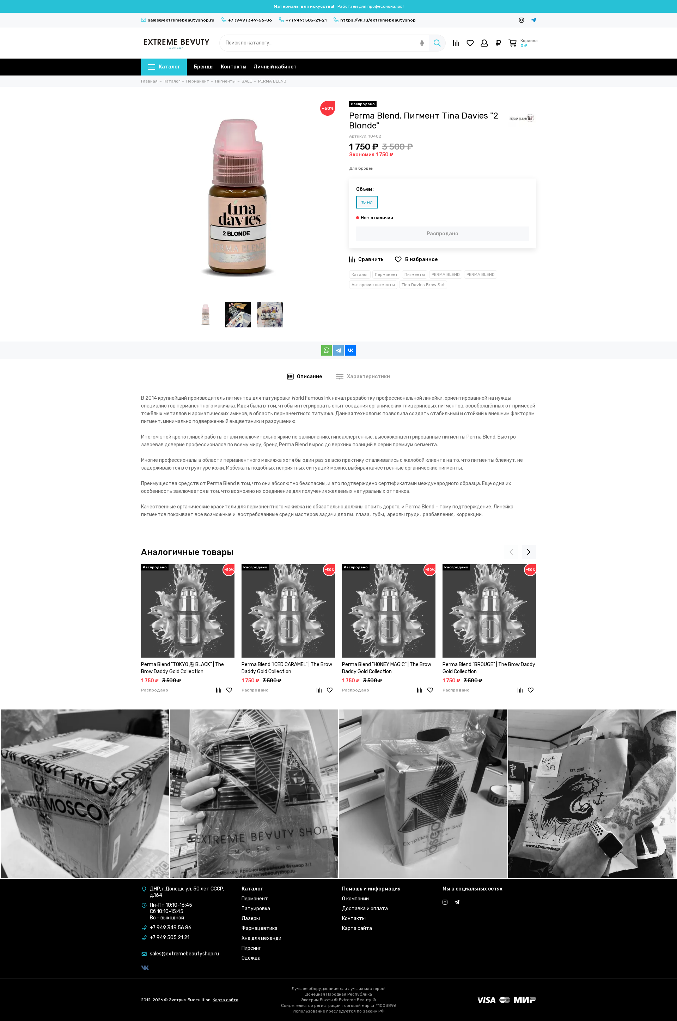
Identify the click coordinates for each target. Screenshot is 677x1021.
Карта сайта (357, 928)
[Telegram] (338, 350)
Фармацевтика (259, 928)
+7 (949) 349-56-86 (250, 20)
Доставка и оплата (365, 909)
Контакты (233, 67)
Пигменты (414, 274)
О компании (355, 899)
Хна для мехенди (261, 938)
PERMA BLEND (446, 274)
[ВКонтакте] (350, 350)
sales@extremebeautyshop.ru (181, 20)
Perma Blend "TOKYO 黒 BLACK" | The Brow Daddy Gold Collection (182, 668)
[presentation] (511, 552)
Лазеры (251, 919)
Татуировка (256, 909)
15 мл (367, 202)
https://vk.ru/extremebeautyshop (378, 20)
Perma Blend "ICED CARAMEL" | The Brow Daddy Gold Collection (287, 668)
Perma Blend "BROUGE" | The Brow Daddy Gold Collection (489, 668)
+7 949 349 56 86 (170, 928)
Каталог (169, 67)
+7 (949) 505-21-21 (306, 20)
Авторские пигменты (373, 284)
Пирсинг (251, 948)
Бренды (204, 67)
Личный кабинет (275, 67)
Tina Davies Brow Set (423, 284)
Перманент (386, 274)
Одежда (251, 958)
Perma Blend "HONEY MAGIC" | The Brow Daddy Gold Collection (386, 668)
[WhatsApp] (326, 350)
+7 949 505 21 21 (169, 938)
